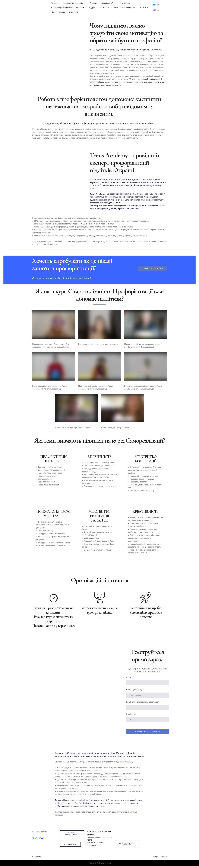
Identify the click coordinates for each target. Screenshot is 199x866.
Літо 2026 (73, 12)
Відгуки (92, 7)
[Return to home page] (36, 7)
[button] (152, 268)
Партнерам (104, 7)
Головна (54, 3)
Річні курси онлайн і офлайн (101, 3)
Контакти (144, 7)
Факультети (125, 3)
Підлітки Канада (58, 12)
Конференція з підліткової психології (67, 7)
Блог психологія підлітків (124, 7)
